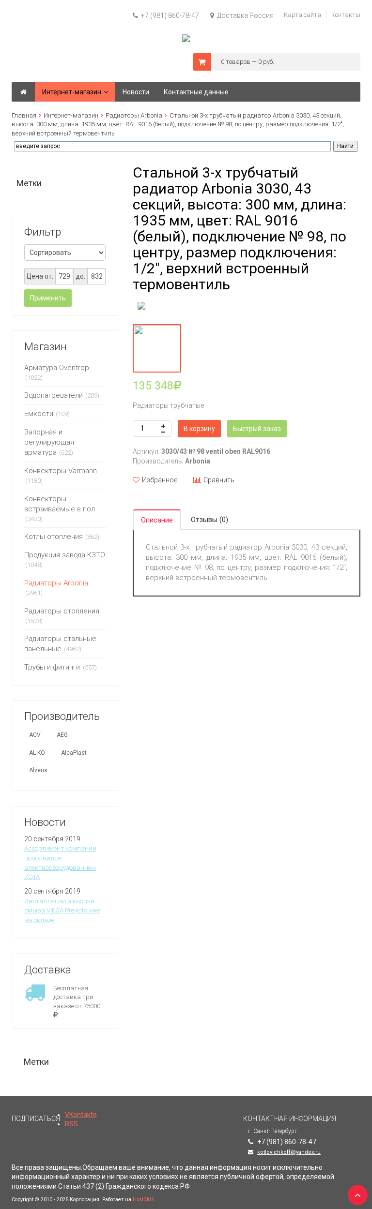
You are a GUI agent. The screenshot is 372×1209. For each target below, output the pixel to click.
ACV (35, 734)
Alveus (38, 770)
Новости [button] (136, 92)
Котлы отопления (53, 536)
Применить (48, 298)
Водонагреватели (53, 395)
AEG (62, 734)
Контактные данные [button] (196, 92)
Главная (24, 115)
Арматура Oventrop (56, 367)
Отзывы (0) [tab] (209, 519)
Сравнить (218, 480)
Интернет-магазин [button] (71, 92)
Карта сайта (302, 14)
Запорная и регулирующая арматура (49, 442)
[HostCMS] (186, 39)
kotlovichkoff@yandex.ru (289, 1152)
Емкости (38, 413)
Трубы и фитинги (53, 667)
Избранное (159, 480)
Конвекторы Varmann (60, 470)
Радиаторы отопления (61, 611)
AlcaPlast (74, 752)
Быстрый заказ (257, 429)
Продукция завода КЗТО (64, 555)
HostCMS (143, 1199)
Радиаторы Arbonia (134, 115)
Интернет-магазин (71, 115)
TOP (355, 1192)
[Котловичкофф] (23, 92)
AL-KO (37, 752)
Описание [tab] (157, 520)
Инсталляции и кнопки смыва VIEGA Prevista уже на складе (62, 910)
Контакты (345, 14)
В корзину (199, 429)
